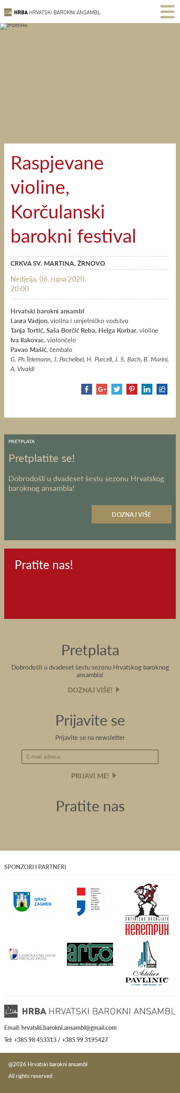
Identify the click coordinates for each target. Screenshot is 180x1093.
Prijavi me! (90, 775)
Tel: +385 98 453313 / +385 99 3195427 (56, 1039)
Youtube (49, 585)
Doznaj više (132, 514)
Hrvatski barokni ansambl (52, 16)
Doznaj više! (90, 690)
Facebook (23, 585)
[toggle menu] (167, 11)
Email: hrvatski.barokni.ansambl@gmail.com (60, 1027)
